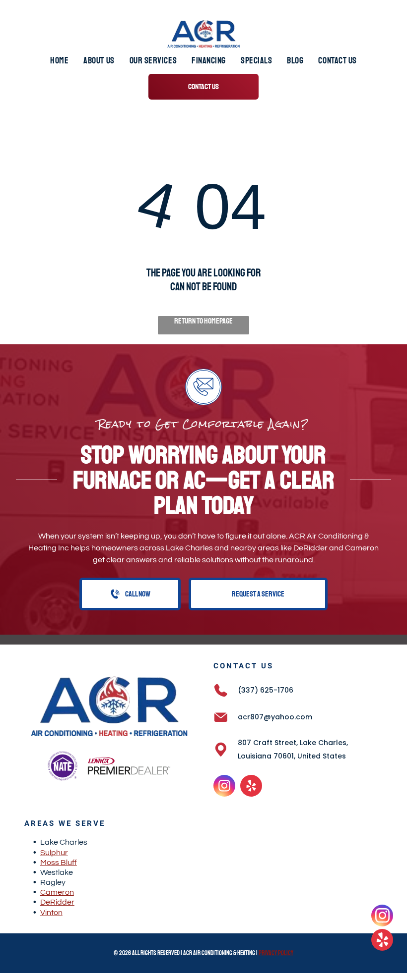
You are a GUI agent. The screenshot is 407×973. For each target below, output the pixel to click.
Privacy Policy (276, 953)
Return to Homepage (203, 321)
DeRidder (57, 902)
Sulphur (54, 853)
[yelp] (251, 787)
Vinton (51, 913)
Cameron (57, 892)
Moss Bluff (58, 862)
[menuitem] (59, 61)
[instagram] (224, 787)
